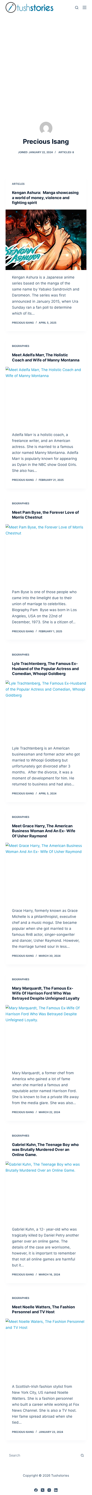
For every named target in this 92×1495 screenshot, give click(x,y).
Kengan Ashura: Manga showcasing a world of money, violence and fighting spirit (45, 197)
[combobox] (42, 1455)
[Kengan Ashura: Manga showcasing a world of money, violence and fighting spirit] (46, 240)
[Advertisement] (46, 63)
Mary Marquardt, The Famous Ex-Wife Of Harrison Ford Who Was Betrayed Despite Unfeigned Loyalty (46, 993)
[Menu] (84, 7)
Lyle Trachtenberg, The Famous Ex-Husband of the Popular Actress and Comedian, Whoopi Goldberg (45, 668)
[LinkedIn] (56, 1490)
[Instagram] (49, 1490)
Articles (18, 183)
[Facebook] (36, 1490)
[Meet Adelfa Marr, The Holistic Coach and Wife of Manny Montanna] (46, 397)
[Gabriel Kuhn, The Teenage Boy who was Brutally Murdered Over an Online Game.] (46, 1191)
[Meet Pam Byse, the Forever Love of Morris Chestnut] (46, 554)
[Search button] (82, 1455)
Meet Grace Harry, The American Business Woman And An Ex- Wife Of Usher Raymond (43, 831)
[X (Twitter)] (42, 1490)
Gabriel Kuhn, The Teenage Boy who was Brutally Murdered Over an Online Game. (45, 1149)
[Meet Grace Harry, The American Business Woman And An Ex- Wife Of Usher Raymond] (46, 873)
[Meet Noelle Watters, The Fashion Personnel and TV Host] (46, 1349)
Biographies (20, 346)
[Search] (76, 7)
